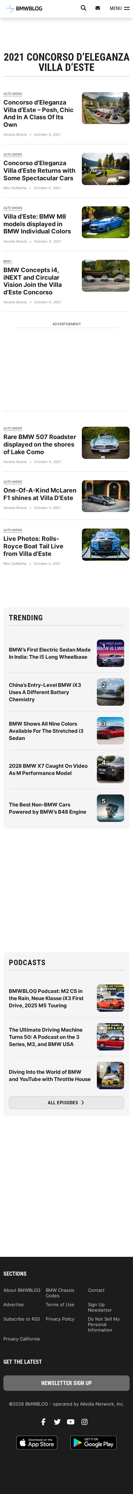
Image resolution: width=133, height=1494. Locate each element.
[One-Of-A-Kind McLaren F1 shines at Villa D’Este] (106, 496)
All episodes (63, 1102)
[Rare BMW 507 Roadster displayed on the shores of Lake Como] (106, 443)
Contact (96, 1290)
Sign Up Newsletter (100, 1307)
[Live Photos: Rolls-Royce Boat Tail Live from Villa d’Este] (106, 544)
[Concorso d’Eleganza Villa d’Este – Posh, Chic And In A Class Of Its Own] (106, 108)
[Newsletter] (98, 8)
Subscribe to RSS (21, 1319)
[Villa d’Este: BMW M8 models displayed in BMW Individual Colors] (106, 222)
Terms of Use (60, 1304)
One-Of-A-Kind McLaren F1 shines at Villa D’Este (39, 494)
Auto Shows (12, 94)
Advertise (13, 1304)
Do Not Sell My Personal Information (104, 1324)
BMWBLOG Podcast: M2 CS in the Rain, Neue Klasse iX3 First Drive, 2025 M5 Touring (46, 998)
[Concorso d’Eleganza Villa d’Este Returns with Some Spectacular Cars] (106, 169)
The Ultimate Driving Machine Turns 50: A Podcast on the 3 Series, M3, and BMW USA (46, 1037)
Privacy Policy (60, 1319)
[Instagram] (87, 1424)
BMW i (7, 261)
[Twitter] (59, 1424)
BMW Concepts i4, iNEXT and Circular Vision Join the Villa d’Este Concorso (32, 281)
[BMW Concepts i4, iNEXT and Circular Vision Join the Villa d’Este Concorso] (106, 276)
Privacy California (21, 1338)
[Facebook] (46, 1424)
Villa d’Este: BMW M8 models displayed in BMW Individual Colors (37, 224)
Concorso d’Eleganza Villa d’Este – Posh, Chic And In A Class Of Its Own (38, 113)
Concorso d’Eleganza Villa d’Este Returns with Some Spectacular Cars (39, 170)
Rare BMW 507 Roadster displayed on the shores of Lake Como (39, 444)
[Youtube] (73, 1424)
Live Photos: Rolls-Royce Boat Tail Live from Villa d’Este (33, 546)
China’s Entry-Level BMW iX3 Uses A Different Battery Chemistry (45, 692)
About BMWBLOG (22, 1290)
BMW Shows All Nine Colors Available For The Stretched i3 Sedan (46, 730)
